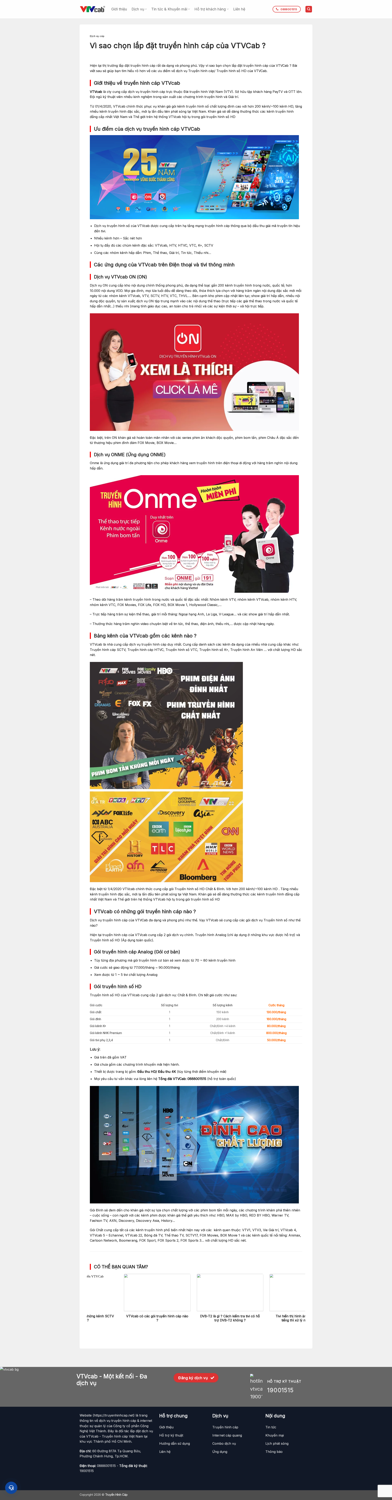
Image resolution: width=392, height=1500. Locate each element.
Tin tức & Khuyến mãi (169, 9)
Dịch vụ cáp (97, 36)
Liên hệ (239, 9)
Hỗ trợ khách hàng (210, 9)
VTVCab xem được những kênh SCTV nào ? (269, 1318)
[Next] (295, 1292)
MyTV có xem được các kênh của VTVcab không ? (123, 1318)
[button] (308, 9)
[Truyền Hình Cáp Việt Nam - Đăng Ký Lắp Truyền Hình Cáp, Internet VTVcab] (92, 9)
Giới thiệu (119, 9)
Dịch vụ (137, 9)
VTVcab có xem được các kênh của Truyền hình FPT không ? (196, 1318)
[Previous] (96, 1292)
